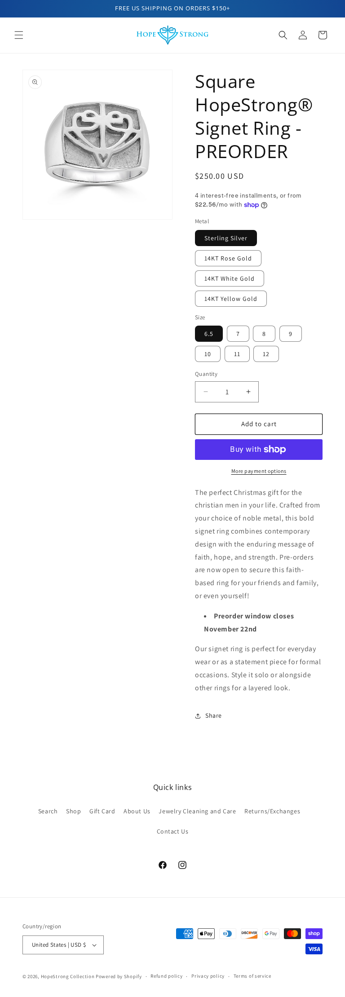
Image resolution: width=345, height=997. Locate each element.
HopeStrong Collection (68, 976)
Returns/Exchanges (272, 811)
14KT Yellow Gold (230, 299)
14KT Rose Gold (228, 258)
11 (237, 354)
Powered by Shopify (119, 976)
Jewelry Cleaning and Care (197, 811)
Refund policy (166, 976)
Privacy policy (208, 976)
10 (207, 354)
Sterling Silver (226, 238)
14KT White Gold (229, 278)
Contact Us (173, 831)
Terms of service (252, 976)
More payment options (259, 471)
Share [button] (213, 715)
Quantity (206, 374)
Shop (73, 811)
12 (266, 354)
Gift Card (102, 811)
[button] (19, 35)
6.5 (208, 334)
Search (48, 811)
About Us (137, 811)
